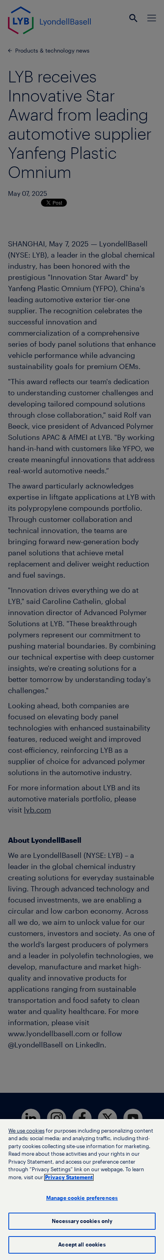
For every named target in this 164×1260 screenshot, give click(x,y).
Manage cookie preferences (82, 1198)
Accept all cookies (81, 1244)
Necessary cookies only (82, 1221)
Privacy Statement (69, 1177)
